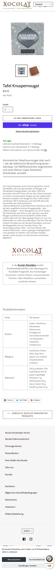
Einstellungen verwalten (28, 566)
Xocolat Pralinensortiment (17, 439)
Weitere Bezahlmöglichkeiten (27, 131)
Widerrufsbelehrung (14, 514)
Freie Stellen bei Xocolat (16, 460)
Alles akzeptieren (14, 559)
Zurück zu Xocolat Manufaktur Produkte (29, 414)
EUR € (27, 531)
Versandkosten (12, 453)
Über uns (9, 467)
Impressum (10, 507)
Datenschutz (11, 499)
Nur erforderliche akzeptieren (40, 559)
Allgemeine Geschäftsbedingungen (21, 492)
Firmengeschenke (13, 446)
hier (45, 150)
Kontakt (8, 474)
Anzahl (5, 104)
